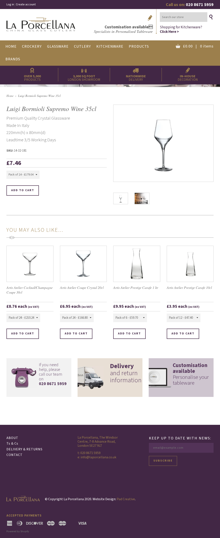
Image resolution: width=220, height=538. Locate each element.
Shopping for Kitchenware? (181, 29)
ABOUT (12, 438)
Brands (12, 59)
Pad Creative (126, 499)
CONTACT (14, 455)
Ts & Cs (12, 443)
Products (139, 46)
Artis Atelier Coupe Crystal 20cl (82, 287)
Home (10, 96)
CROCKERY (32, 46)
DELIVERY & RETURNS (24, 449)
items (198, 46)
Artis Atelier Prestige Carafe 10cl (189, 287)
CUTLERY (82, 46)
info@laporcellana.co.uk (98, 457)
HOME (11, 46)
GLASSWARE (58, 46)
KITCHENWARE (109, 46)
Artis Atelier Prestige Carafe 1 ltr (135, 287)
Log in (10, 4)
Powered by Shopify (17, 531)
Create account (26, 4)
